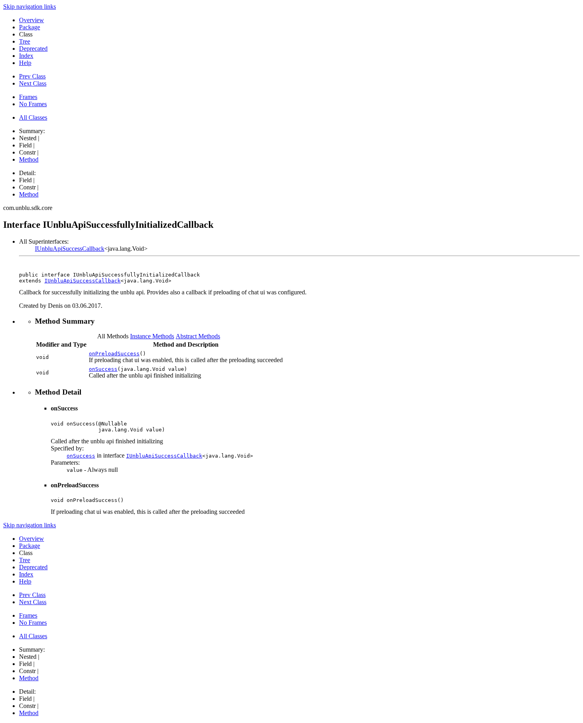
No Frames (33, 104)
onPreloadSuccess (114, 354)
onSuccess (103, 369)
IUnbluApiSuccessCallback (69, 248)
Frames (28, 96)
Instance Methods (152, 336)
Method (28, 159)
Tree (24, 41)
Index (26, 55)
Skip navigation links (29, 6)
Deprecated (33, 48)
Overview (31, 20)
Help (25, 62)
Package (29, 27)
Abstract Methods (198, 336)
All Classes (33, 117)
